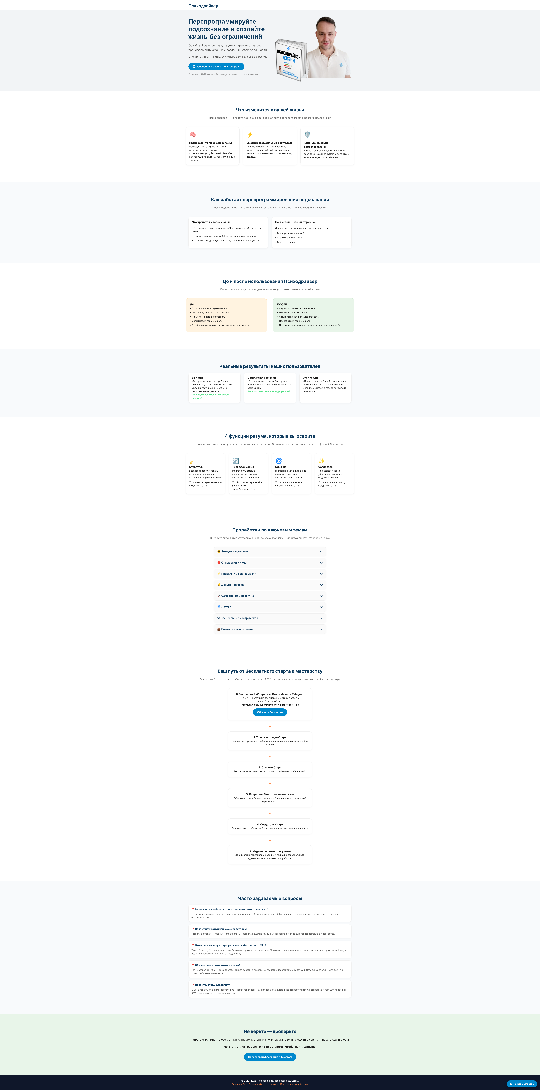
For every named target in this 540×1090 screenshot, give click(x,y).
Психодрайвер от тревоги (263, 1084)
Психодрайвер (203, 5)
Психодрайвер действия (294, 1084)
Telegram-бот (239, 1084)
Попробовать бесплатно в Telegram (217, 66)
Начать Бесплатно (271, 712)
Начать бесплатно (523, 1083)
